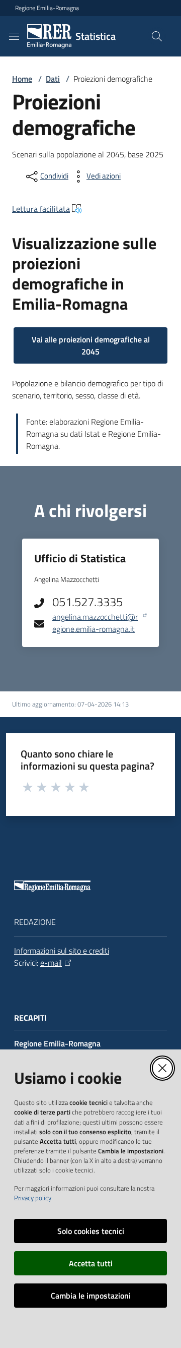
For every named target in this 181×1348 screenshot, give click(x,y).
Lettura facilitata (41, 209)
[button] (157, 36)
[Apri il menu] (14, 36)
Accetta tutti (91, 1263)
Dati (53, 79)
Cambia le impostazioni (91, 1296)
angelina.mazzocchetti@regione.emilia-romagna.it (95, 623)
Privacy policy (32, 1198)
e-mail (51, 963)
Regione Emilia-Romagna (47, 8)
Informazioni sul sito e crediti (61, 951)
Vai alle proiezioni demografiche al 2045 (91, 345)
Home (22, 79)
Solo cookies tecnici (90, 1231)
